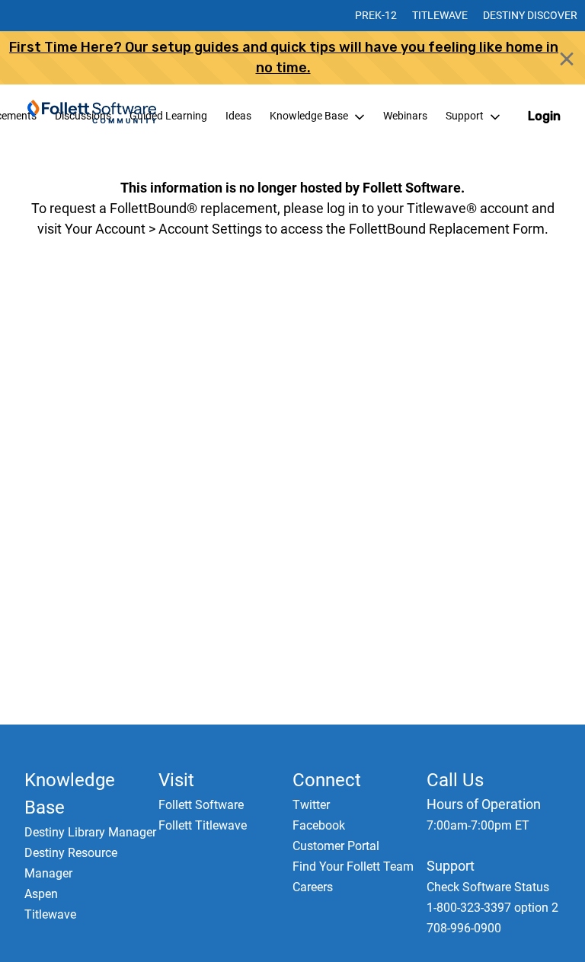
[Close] (567, 59)
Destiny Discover (530, 15)
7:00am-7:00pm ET (478, 825)
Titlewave (440, 15)
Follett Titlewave (202, 825)
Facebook (318, 825)
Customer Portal (335, 846)
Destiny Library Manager (90, 832)
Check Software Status (488, 887)
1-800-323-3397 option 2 (492, 907)
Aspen (41, 894)
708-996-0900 (464, 928)
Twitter (311, 805)
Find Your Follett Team (353, 866)
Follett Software (201, 805)
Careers (312, 887)
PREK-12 (376, 15)
